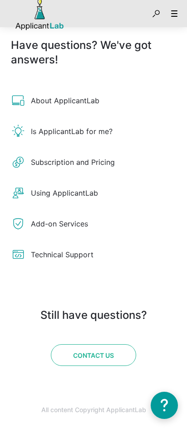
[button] (156, 13)
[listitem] (93, 100)
